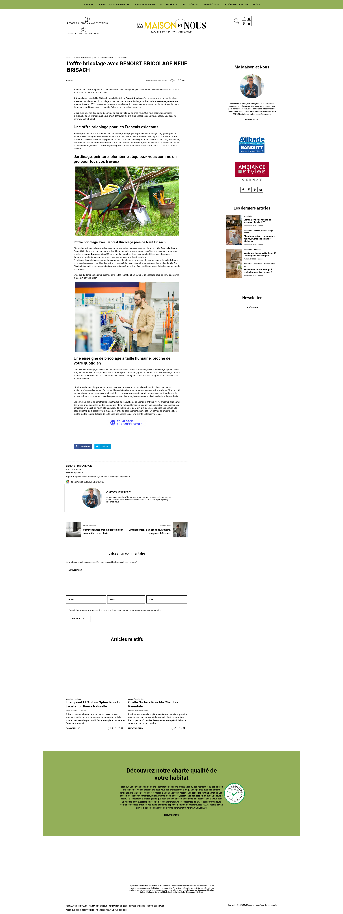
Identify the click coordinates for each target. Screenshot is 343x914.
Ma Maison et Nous (118, 906)
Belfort (200, 892)
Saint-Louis (172, 892)
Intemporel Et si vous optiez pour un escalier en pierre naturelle (93, 704)
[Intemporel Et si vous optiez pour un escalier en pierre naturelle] (96, 673)
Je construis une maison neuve (114, 4)
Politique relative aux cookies (111, 910)
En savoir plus (73, 728)
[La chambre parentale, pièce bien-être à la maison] (158, 673)
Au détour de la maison (236, 4)
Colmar (143, 892)
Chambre (140, 699)
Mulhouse (150, 892)
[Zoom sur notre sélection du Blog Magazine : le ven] (200, 853)
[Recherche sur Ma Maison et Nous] (236, 21)
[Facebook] (244, 18)
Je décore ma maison (145, 4)
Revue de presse (137, 906)
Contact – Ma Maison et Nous (83, 33)
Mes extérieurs (190, 4)
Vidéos (256, 4)
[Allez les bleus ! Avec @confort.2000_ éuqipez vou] (315, 853)
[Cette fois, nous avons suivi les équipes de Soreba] (85, 853)
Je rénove (88, 4)
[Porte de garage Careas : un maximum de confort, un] (28, 853)
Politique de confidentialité (80, 910)
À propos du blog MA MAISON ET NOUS (87, 23)
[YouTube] (249, 23)
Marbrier (77, 699)
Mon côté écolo (211, 4)
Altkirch (164, 892)
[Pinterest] (244, 23)
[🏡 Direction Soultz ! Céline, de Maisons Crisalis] (258, 853)
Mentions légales (155, 906)
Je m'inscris (252, 307)
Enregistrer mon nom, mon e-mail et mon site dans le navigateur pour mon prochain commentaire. (115, 610)
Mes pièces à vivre (169, 4)
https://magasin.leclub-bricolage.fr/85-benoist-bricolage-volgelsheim (98, 476)
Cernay (157, 892)
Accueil (68, 58)
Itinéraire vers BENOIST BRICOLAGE (87, 482)
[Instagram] (249, 18)
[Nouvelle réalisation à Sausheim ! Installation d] (143, 853)
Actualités (76, 58)
